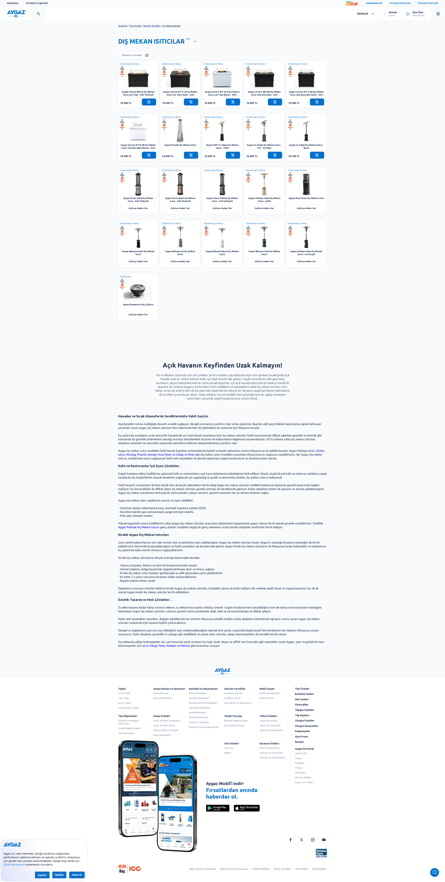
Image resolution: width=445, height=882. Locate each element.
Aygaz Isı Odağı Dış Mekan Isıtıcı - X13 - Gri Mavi (264, 146)
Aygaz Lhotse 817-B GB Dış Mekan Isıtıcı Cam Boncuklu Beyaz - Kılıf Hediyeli (138, 147)
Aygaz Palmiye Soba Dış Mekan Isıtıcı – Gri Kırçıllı (306, 252)
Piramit (141, 454)
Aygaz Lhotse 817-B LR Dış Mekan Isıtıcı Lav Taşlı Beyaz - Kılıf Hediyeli (222, 93)
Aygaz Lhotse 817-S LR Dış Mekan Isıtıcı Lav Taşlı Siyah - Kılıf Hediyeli (180, 93)
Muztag (131, 454)
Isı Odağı (178, 454)
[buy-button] (149, 102)
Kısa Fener (164, 454)
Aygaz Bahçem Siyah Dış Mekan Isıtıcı (138, 252)
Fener (191, 454)
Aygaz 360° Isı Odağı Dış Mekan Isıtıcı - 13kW (222, 146)
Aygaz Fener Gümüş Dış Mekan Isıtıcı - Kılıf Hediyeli (222, 199)
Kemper (152, 454)
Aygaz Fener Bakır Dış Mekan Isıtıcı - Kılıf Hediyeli (180, 199)
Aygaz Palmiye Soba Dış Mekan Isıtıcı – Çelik (264, 199)
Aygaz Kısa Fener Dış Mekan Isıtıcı (306, 198)
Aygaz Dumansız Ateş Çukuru (138, 304)
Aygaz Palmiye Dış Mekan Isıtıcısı (138, 527)
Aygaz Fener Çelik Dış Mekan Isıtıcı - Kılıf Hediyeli (138, 199)
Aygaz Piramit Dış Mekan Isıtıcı (180, 145)
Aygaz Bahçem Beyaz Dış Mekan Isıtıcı (222, 252)
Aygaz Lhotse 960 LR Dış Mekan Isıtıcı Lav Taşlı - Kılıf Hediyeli (138, 93)
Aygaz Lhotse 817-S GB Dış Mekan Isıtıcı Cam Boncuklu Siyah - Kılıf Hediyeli (306, 93)
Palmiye (185, 645)
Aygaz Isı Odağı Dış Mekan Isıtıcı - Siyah (306, 146)
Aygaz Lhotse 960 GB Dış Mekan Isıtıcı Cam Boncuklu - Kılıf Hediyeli (264, 93)
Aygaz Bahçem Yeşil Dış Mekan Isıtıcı (264, 252)
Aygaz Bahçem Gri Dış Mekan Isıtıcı (180, 252)
